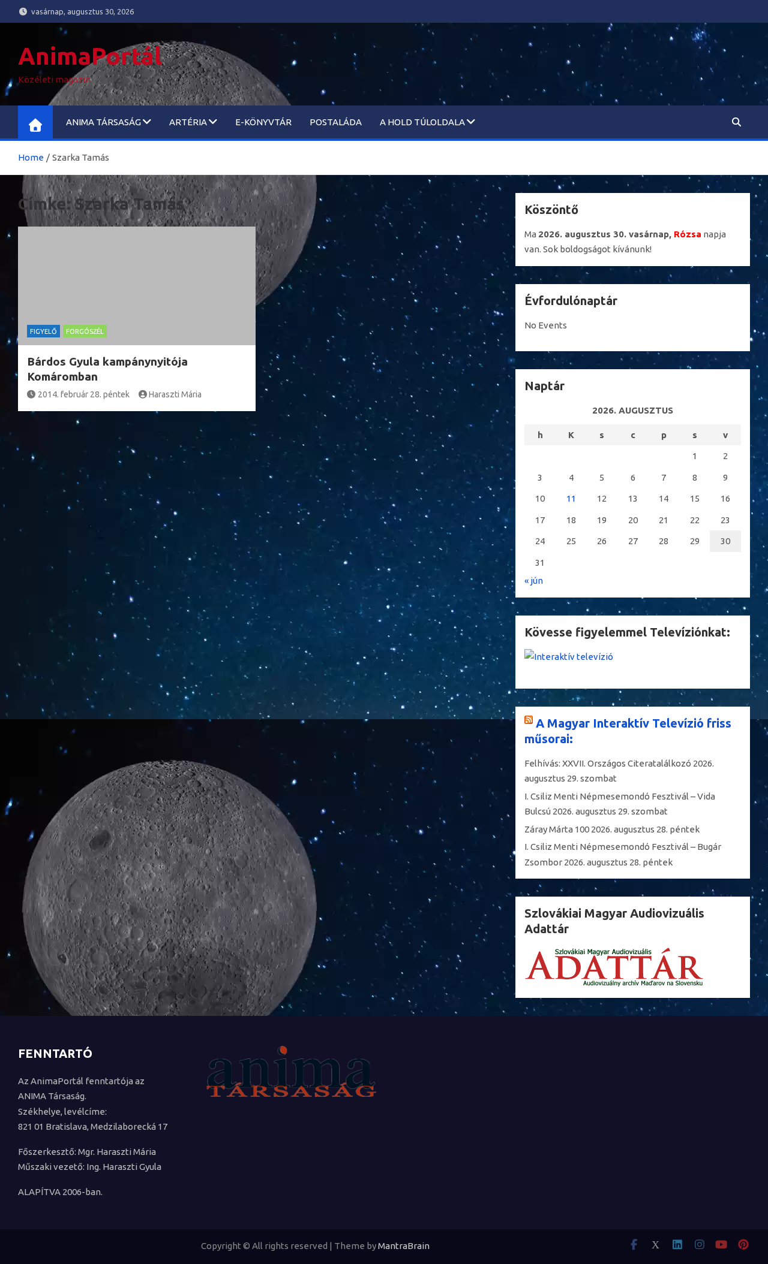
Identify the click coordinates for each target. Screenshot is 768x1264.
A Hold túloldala (422, 122)
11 (571, 498)
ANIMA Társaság (103, 122)
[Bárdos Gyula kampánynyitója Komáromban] (137, 286)
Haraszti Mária (175, 394)
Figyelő (43, 331)
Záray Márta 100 (556, 829)
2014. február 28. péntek (84, 394)
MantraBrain (404, 1246)
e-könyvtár (263, 122)
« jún (533, 580)
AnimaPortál (90, 56)
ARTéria (188, 122)
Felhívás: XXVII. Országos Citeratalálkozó (607, 763)
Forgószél (85, 331)
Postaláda (336, 122)
